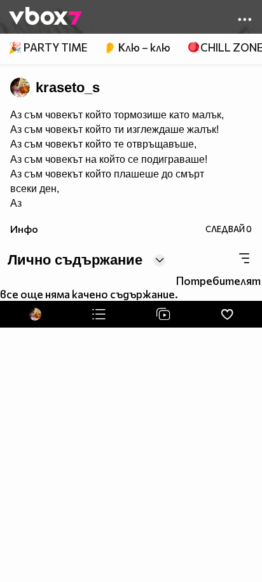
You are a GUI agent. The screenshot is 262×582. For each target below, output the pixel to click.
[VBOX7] (45, 17)
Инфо (24, 229)
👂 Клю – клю (136, 47)
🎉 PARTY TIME (47, 47)
